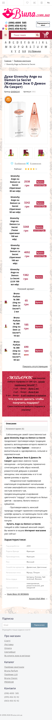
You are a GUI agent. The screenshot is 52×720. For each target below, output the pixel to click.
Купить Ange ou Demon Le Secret (24, 523)
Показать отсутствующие (35, 366)
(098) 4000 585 (17, 22)
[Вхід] (41, 3)
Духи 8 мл (33, 392)
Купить (40, 182)
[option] (10, 152)
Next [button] (46, 153)
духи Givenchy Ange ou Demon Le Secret (24, 437)
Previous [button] (6, 153)
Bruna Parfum (11, 670)
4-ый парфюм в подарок (33, 395)
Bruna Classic (10, 678)
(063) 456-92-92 (17, 28)
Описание (11, 423)
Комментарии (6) (15, 428)
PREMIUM (9, 682)
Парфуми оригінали (14, 667)
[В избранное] (18, 163)
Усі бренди (34, 51)
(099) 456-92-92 (17, 25)
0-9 (24, 51)
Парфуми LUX (11, 674)
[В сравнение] (33, 163)
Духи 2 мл (33, 388)
